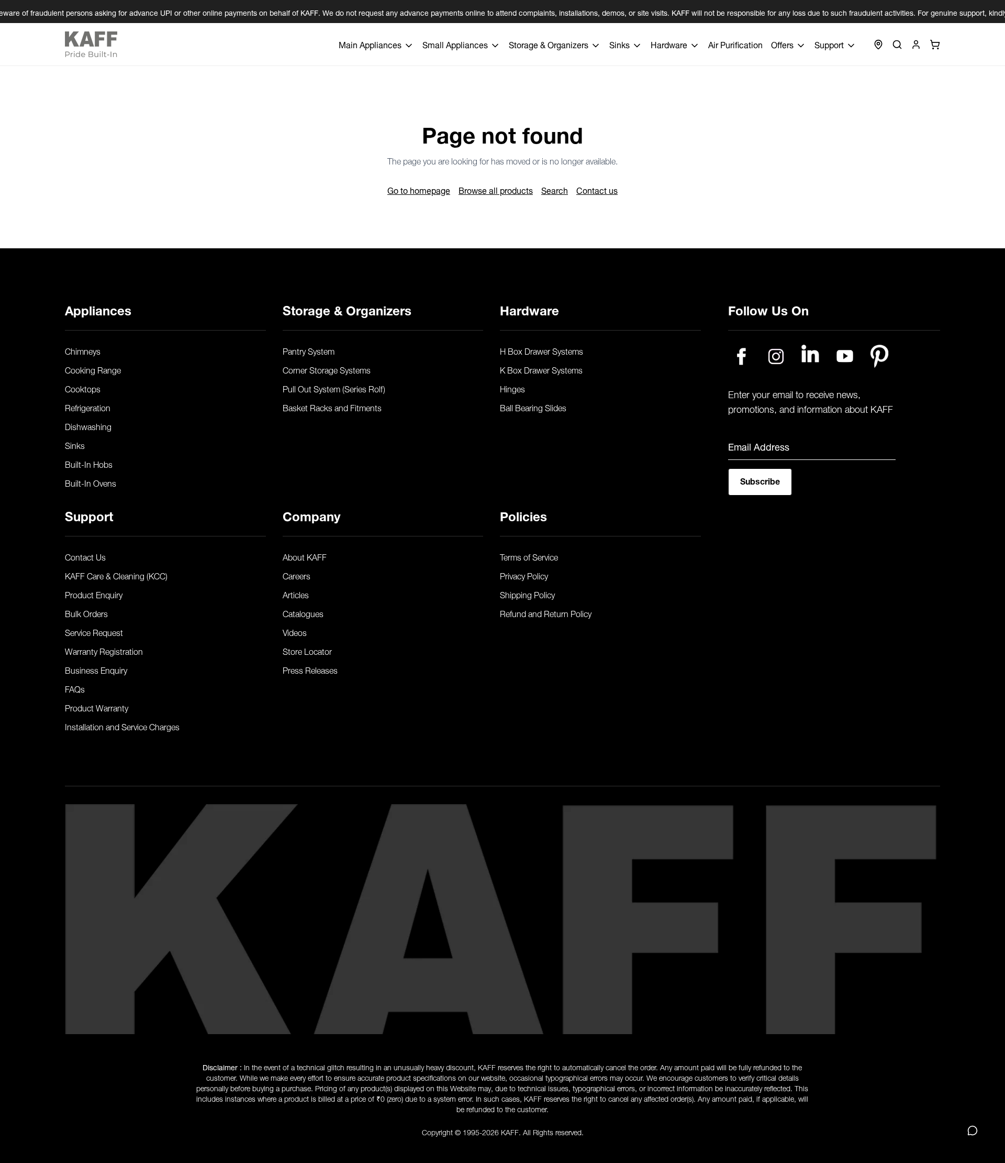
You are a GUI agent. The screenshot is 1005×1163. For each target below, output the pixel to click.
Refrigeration (87, 407)
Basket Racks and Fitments (332, 407)
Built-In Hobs (89, 463)
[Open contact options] (972, 1130)
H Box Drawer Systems (541, 350)
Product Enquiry (93, 594)
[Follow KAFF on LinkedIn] (810, 356)
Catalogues (303, 613)
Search (554, 189)
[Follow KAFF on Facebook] (741, 356)
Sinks (75, 444)
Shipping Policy (527, 594)
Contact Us (85, 556)
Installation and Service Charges (122, 726)
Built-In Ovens (90, 482)
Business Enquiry (96, 669)
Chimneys (82, 350)
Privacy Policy (524, 575)
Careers (296, 575)
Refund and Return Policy (545, 613)
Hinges (512, 388)
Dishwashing (88, 426)
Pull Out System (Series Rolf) (334, 388)
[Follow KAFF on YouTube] (845, 356)
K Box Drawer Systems (541, 369)
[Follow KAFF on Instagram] (776, 356)
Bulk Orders (86, 613)
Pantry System (308, 350)
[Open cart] (935, 44)
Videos (295, 631)
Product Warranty (96, 707)
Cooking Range (93, 369)
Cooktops (82, 388)
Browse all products (496, 189)
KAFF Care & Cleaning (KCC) (116, 575)
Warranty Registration (104, 650)
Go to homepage (418, 189)
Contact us (597, 189)
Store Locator (307, 650)
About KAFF (305, 556)
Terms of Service (529, 556)
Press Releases (310, 669)
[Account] (916, 44)
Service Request (94, 631)
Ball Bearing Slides (533, 407)
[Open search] (897, 44)
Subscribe (760, 480)
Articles (296, 594)
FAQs (75, 688)
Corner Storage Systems (327, 369)
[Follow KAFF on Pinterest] (879, 356)
